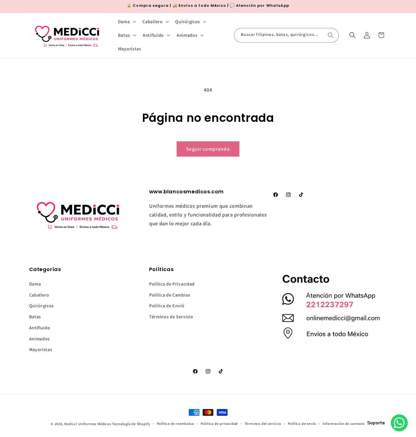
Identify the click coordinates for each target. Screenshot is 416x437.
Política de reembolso (175, 423)
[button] (126, 22)
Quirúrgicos (41, 306)
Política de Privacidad (172, 284)
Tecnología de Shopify (131, 423)
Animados (39, 339)
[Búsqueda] (330, 35)
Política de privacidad (219, 423)
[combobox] (286, 35)
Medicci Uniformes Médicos (87, 423)
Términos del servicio (263, 423)
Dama (35, 284)
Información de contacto (344, 423)
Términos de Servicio (171, 317)
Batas (35, 317)
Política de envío (302, 423)
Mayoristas (40, 349)
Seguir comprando (208, 149)
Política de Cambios (169, 295)
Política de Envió (167, 306)
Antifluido (39, 328)
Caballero (39, 295)
